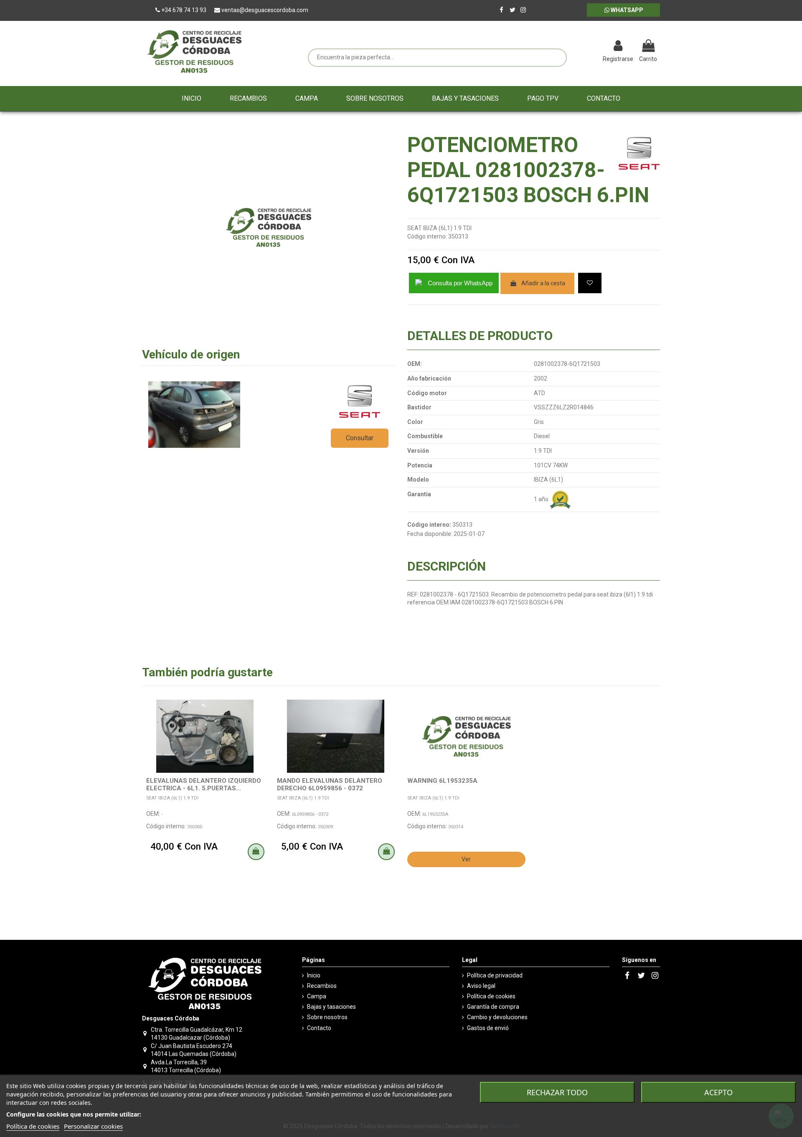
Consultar (359, 438)
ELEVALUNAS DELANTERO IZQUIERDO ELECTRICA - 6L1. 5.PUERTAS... (203, 784)
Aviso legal (481, 985)
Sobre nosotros (327, 1017)
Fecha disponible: (429, 533)
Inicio (313, 975)
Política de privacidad (495, 975)
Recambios (322, 985)
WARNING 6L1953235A (442, 780)
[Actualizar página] (574, 46)
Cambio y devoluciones (497, 1017)
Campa (316, 996)
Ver (466, 859)
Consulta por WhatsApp (460, 283)
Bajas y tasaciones (331, 1006)
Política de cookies (491, 996)
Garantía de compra (493, 1006)
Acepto (718, 1092)
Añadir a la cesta (543, 283)
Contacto (319, 1028)
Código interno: (427, 236)
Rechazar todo (557, 1092)
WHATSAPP (626, 10)
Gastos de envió (488, 1028)
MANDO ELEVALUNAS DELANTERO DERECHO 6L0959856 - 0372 (329, 784)
